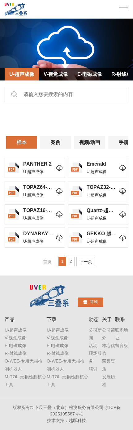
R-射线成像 (16, 353)
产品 (10, 319)
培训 (93, 369)
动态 (94, 319)
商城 (94, 301)
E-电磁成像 (89, 74)
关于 (107, 319)
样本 (22, 142)
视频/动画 (89, 142)
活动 (93, 345)
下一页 (85, 261)
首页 (47, 261)
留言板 (121, 345)
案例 (56, 142)
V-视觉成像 (56, 74)
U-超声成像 (21, 74)
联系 (120, 319)
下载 (52, 319)
